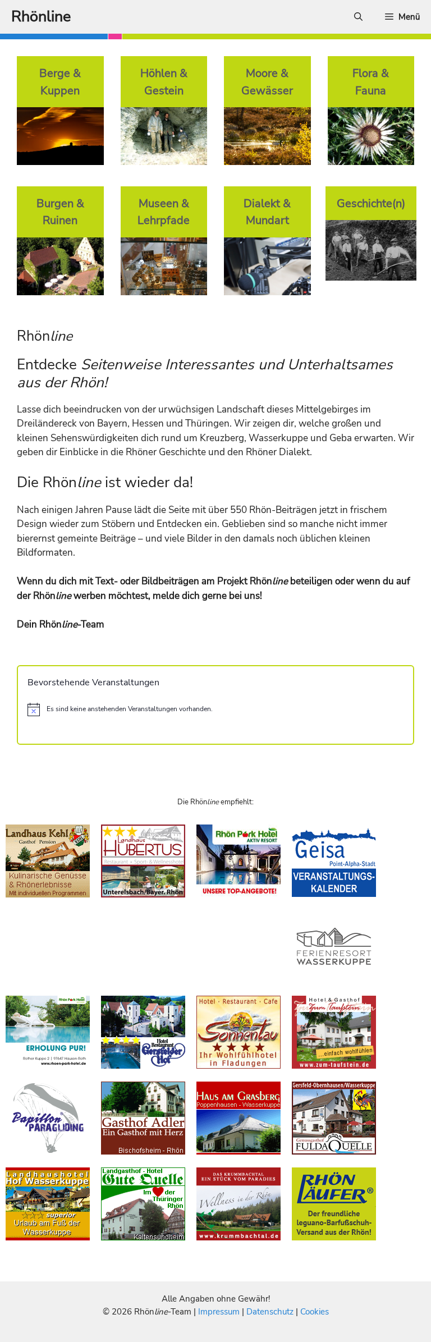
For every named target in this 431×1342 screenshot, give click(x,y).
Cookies (314, 1311)
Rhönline (41, 16)
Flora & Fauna (370, 81)
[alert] (215, 709)
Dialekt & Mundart (267, 211)
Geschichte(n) (371, 203)
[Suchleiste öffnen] (358, 17)
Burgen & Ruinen (60, 211)
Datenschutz (270, 1311)
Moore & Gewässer (267, 81)
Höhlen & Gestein (163, 81)
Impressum (220, 1311)
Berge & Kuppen (60, 81)
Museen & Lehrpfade (163, 211)
